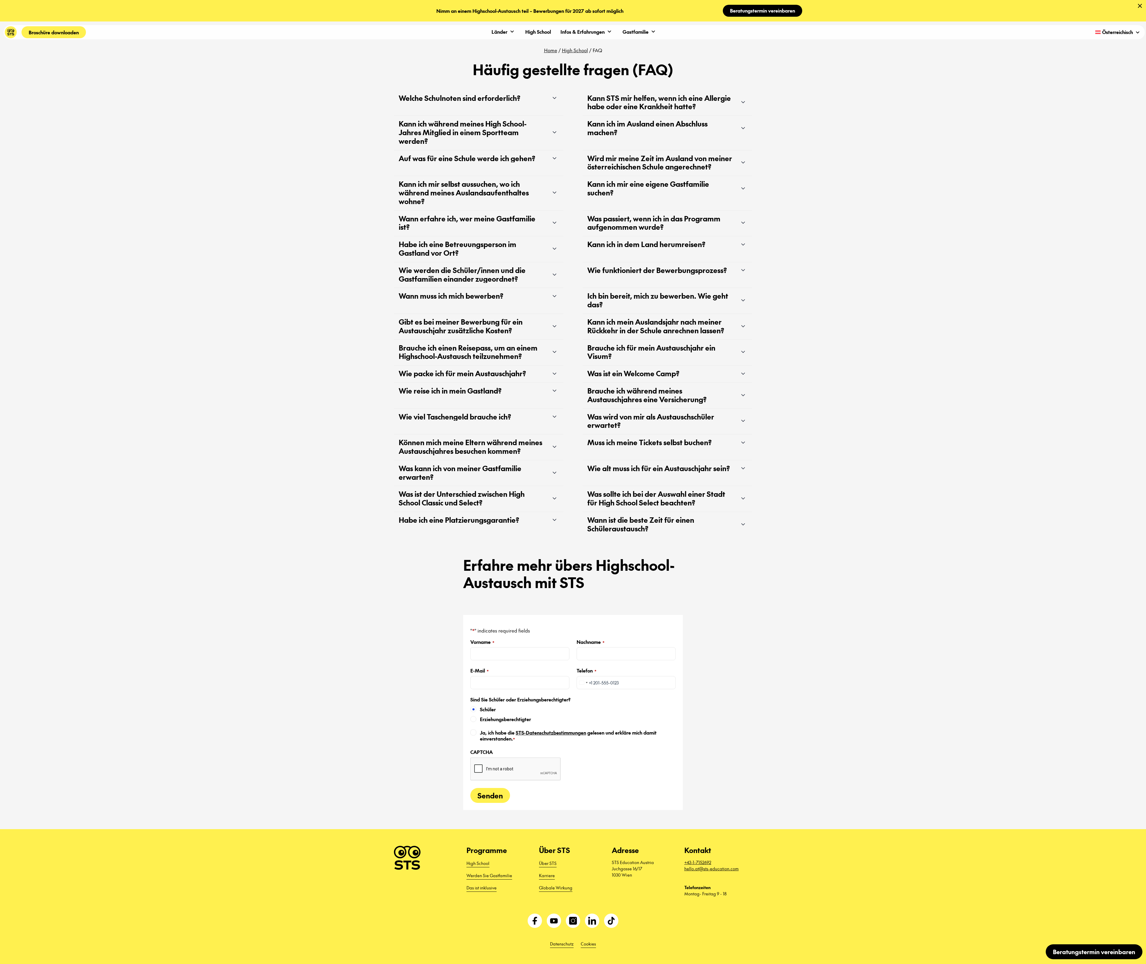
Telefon (586, 670)
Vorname (482, 642)
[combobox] (583, 682)
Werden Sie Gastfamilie (489, 875)
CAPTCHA (481, 752)
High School (538, 31)
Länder (499, 31)
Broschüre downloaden (54, 32)
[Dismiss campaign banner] (1140, 6)
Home (550, 50)
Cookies (588, 944)
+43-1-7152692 (697, 862)
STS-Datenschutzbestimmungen (551, 732)
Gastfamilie (636, 31)
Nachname (590, 642)
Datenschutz (562, 944)
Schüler (488, 709)
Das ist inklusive (481, 888)
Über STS (548, 863)
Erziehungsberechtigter (505, 719)
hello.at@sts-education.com (711, 869)
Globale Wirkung (555, 888)
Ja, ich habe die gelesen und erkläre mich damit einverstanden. (568, 735)
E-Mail (479, 670)
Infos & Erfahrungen (582, 31)
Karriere (547, 875)
